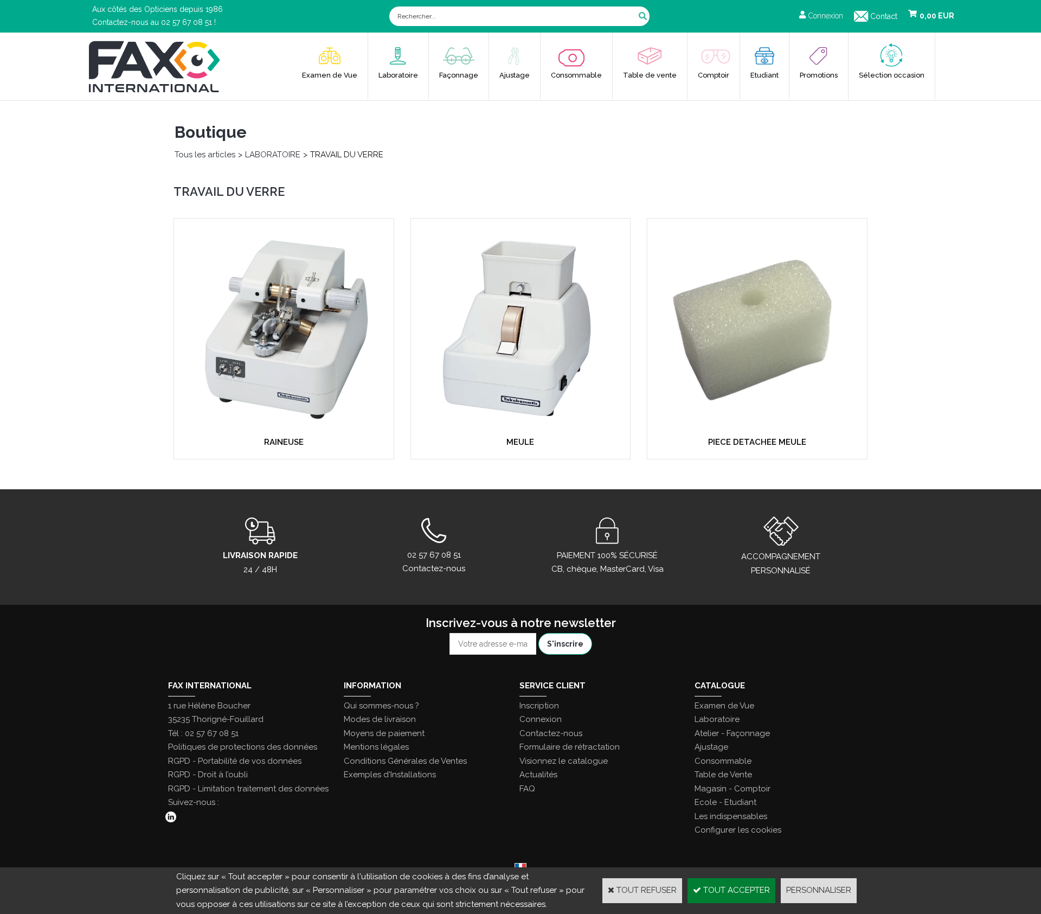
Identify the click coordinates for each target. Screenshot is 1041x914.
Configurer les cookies (738, 830)
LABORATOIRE (272, 154)
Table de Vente (723, 774)
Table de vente (650, 75)
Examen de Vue (329, 75)
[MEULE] (520, 426)
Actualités (538, 774)
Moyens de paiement (384, 733)
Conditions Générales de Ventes (405, 761)
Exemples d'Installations (390, 774)
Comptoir (713, 75)
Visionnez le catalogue (563, 761)
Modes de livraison (380, 719)
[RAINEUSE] (283, 426)
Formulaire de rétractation (569, 747)
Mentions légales (376, 747)
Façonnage (458, 75)
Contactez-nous (550, 733)
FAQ (527, 789)
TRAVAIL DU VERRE (346, 154)
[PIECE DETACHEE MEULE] (757, 426)
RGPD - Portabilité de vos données (234, 761)
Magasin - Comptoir (732, 789)
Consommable (576, 75)
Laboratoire (398, 75)
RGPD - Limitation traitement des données (248, 789)
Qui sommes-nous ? (381, 706)
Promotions (819, 75)
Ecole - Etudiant (725, 802)
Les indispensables (731, 816)
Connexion (540, 719)
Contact (883, 16)
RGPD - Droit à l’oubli (208, 774)
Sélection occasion (891, 75)
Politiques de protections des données (242, 747)
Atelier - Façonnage (732, 733)
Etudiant (764, 75)
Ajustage (514, 75)
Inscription (539, 706)
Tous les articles (205, 154)
